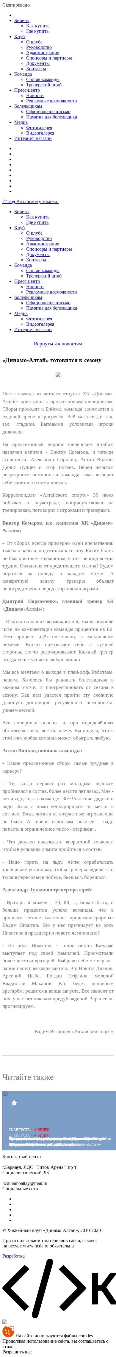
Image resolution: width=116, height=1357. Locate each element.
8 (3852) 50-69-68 (59, 1156)
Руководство (39, 47)
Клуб (19, 36)
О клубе (34, 41)
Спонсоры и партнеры (49, 57)
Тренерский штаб (44, 84)
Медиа (21, 122)
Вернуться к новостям (58, 344)
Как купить (37, 25)
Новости (35, 95)
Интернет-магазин (33, 138)
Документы (38, 63)
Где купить (37, 31)
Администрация (42, 52)
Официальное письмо (48, 111)
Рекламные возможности (51, 100)
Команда (23, 74)
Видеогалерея (40, 132)
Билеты (21, 20)
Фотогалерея (39, 127)
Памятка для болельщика (51, 116)
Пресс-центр (27, 90)
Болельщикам (28, 106)
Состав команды (42, 79)
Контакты (36, 68)
